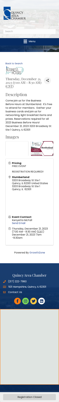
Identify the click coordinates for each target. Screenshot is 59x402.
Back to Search (14, 63)
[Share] (47, 80)
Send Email (18, 223)
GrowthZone (37, 252)
